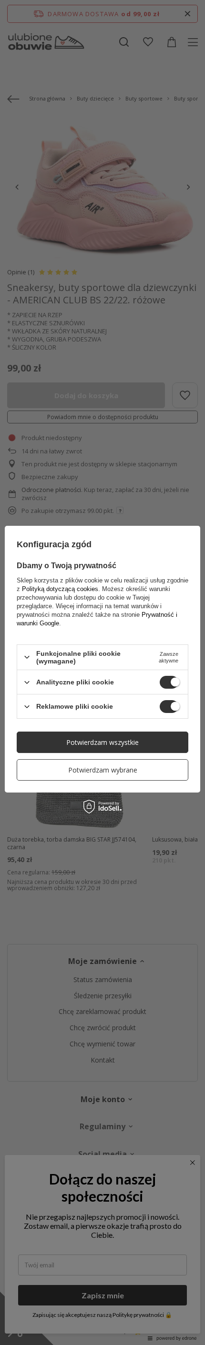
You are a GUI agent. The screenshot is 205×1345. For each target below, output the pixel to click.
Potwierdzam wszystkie (102, 742)
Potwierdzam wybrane (102, 769)
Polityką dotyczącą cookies (60, 588)
